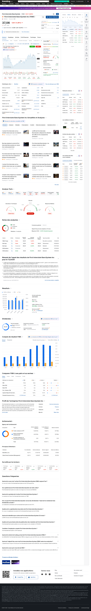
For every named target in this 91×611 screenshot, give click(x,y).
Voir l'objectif (54, 22)
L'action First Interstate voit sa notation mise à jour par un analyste (11, 131)
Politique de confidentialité (73, 607)
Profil (11, 40)
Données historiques (23, 40)
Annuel (3, 340)
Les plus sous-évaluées (67, 160)
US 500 (64, 33)
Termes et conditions (62, 607)
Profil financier (25, 37)
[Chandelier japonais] (3, 44)
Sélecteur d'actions (11, 5)
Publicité (76, 573)
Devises (64, 14)
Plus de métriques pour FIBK (52, 84)
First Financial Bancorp (42, 466)
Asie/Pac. (68, 5)
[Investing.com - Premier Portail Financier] (7, 1)
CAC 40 (64, 29)
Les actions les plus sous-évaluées (68, 156)
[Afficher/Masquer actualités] (31, 44)
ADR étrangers (42, 5)
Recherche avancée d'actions (56, 3)
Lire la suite (5, 412)
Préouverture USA (23, 5)
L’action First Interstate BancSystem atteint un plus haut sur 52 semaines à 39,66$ (42, 166)
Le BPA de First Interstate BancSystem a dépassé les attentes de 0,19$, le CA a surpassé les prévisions (41, 133)
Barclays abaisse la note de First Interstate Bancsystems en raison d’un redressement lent (11, 145)
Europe (58, 5)
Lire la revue (81, 127)
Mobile (56, 573)
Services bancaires (54, 404)
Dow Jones (65, 42)
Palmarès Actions (67, 90)
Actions (4, 5)
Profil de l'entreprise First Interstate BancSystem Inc (22, 401)
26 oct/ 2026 (36, 103)
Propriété (15, 40)
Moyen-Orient (63, 5)
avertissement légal (85, 607)
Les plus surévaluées (78, 160)
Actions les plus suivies (69, 134)
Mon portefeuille (58, 575)
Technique (33, 37)
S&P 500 (64, 40)
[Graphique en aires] (6, 44)
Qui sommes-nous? (78, 570)
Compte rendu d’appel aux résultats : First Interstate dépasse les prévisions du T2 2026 (12, 176)
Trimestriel (9, 340)
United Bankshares (18, 466)
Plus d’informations (25, 31)
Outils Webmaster (58, 578)
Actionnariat (7, 421)
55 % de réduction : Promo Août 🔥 (61, 1)
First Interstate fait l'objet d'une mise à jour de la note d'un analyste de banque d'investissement (12, 155)
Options (30, 40)
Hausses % (73, 94)
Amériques (54, 5)
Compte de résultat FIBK (11, 337)
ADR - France (48, 5)
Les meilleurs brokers (68, 120)
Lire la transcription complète (52, 280)
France (17, 5)
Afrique (72, 5)
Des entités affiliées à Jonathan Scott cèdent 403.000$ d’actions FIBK (42, 154)
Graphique (10, 37)
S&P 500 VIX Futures (67, 35)
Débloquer (23, 395)
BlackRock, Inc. (6, 452)
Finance (57, 406)
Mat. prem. (74, 14)
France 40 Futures (66, 31)
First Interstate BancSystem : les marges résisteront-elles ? (40, 144)
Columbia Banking (52, 466)
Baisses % (79, 94)
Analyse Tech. (7, 189)
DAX (63, 37)
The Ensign (5, 466)
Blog (56, 570)
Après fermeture (30, 5)
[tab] (10, 193)
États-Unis (56, 412)
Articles (17, 37)
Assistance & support (78, 575)
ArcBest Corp (28, 466)
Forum (39, 37)
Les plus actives (66, 94)
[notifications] (85, 1)
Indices (68, 14)
